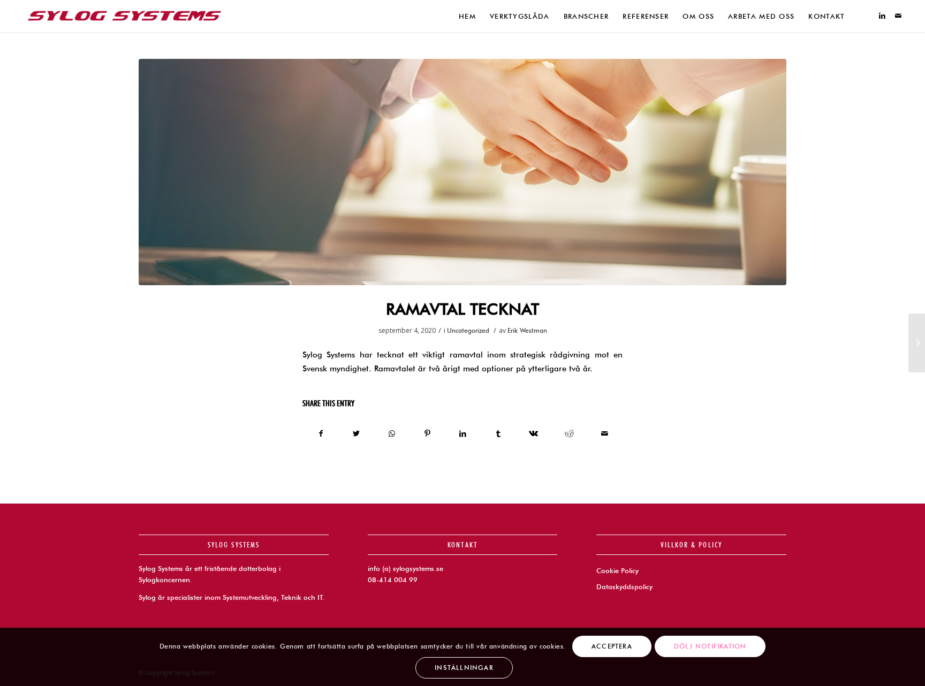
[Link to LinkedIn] (882, 15)
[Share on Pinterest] (427, 433)
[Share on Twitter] (356, 433)
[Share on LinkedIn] (462, 433)
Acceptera (612, 646)
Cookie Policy (617, 570)
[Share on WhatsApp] (391, 433)
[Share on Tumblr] (498, 433)
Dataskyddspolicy (624, 586)
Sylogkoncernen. (165, 579)
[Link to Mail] (898, 15)
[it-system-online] (462, 172)
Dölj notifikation (710, 646)
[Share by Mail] (604, 433)
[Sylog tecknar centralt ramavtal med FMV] (916, 343)
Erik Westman (527, 330)
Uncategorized (468, 330)
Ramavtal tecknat (462, 308)
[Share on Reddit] (569, 433)
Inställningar (464, 668)
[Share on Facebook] (320, 433)
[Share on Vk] (533, 433)
